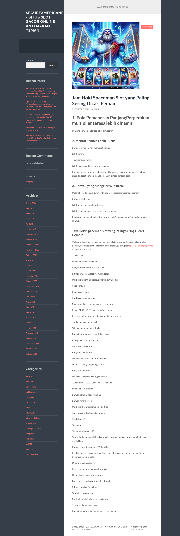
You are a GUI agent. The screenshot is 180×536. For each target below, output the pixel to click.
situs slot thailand (33, 418)
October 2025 (31, 255)
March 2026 (31, 229)
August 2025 (31, 260)
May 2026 (30, 219)
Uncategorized (32, 454)
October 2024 (31, 291)
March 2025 (31, 271)
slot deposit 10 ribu (33, 428)
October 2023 (31, 354)
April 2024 (30, 323)
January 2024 (31, 338)
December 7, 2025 (80, 109)
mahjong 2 (30, 181)
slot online (30, 439)
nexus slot (30, 397)
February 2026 (32, 234)
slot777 (29, 444)
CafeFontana (31, 387)
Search (29, 61)
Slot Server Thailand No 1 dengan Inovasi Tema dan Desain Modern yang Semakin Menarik (41, 138)
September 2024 (32, 297)
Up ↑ (141, 530)
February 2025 (32, 276)
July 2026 (30, 208)
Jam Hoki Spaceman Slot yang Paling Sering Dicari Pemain (110, 100)
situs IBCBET (31, 413)
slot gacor (30, 434)
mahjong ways (31, 392)
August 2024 (31, 302)
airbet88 (29, 376)
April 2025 (30, 265)
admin (95, 109)
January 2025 (31, 281)
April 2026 (30, 224)
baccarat (29, 382)
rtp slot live (30, 402)
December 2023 (32, 343)
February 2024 (32, 333)
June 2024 (30, 312)
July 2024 (30, 307)
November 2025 (32, 250)
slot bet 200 (31, 423)
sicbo (28, 408)
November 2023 (32, 349)
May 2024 (30, 317)
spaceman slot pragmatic (141, 245)
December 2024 (32, 286)
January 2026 (31, 239)
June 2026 (30, 213)
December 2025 (32, 245)
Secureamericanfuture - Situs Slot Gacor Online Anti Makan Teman (51, 21)
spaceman (30, 449)
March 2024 (31, 328)
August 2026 (31, 203)
